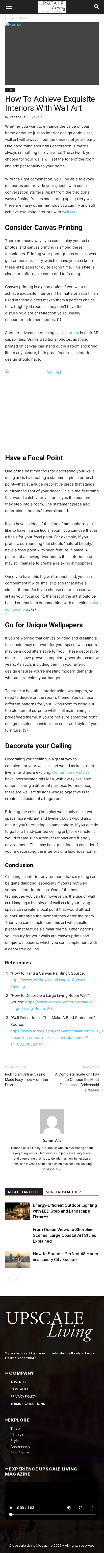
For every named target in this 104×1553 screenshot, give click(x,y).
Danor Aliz (17, 117)
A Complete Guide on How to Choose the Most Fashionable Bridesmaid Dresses (77, 1082)
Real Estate (19, 1453)
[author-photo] (52, 1133)
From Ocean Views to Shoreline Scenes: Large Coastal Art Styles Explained (64, 1235)
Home (9, 18)
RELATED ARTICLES (24, 1192)
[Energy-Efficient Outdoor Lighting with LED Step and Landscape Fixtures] (17, 1211)
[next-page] (16, 1278)
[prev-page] (8, 1278)
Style (14, 1440)
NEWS (23, 18)
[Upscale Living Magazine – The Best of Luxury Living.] (50, 1326)
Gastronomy (20, 1446)
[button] (9, 7)
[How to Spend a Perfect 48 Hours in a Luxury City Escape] (17, 1259)
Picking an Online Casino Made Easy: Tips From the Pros (26, 1079)
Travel (15, 1428)
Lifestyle (17, 1434)
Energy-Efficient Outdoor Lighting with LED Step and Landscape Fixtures (65, 1211)
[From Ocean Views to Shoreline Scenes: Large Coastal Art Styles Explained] (17, 1235)
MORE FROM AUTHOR (63, 1192)
